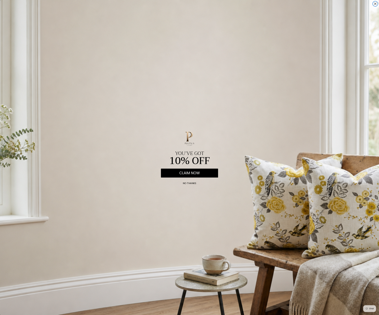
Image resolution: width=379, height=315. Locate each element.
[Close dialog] (375, 3)
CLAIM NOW (189, 173)
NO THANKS (189, 183)
